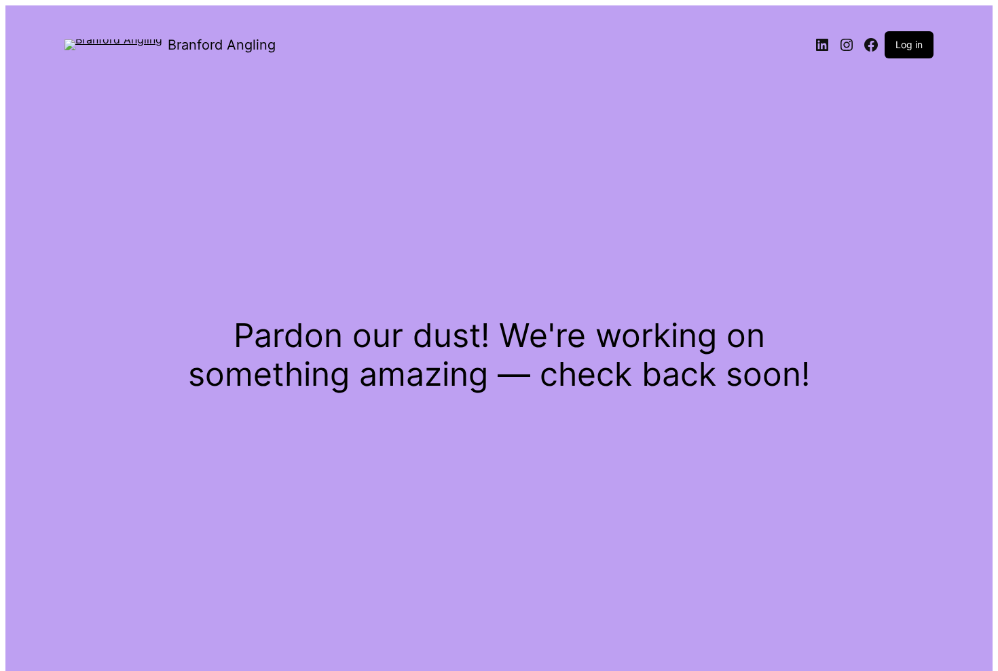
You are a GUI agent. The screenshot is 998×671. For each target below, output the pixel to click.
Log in (909, 44)
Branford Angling (222, 45)
